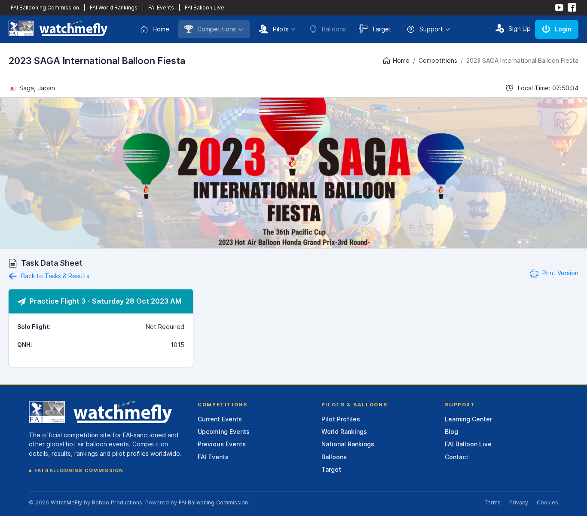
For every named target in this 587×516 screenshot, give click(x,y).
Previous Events (222, 444)
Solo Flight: (34, 326)
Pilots (281, 29)
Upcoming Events (224, 431)
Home (161, 29)
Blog (451, 431)
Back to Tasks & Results (54, 276)
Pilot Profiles (340, 419)
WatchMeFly (66, 502)
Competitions (216, 29)
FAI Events (161, 7)
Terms (492, 502)
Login (563, 29)
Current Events (220, 419)
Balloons (334, 457)
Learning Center (468, 419)
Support (431, 29)
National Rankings (347, 444)
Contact (456, 457)
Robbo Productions (117, 502)
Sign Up (519, 28)
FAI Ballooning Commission (45, 7)
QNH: (24, 344)
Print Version (559, 272)
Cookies (547, 502)
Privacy (518, 502)
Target (381, 29)
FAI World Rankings (114, 7)
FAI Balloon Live (204, 7)
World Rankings (344, 431)
